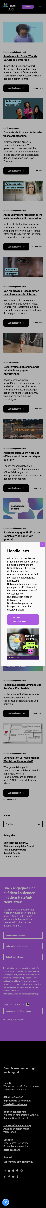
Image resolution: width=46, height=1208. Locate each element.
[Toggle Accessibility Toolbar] (5, 1202)
